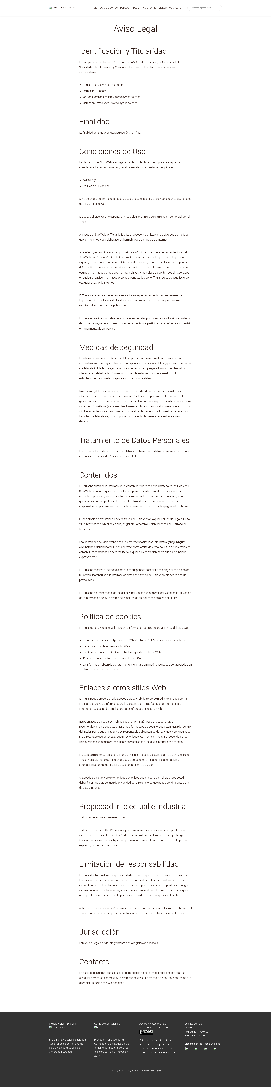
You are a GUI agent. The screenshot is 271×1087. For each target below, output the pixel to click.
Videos (163, 7)
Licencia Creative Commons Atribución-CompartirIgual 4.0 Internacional (157, 1048)
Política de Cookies (195, 1035)
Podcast (125, 7)
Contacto (175, 7)
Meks (121, 1070)
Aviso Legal (90, 180)
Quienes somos (109, 7)
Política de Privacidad (96, 186)
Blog (136, 7)
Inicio (94, 7)
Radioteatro (149, 7)
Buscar (219, 8)
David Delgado (155, 1070)
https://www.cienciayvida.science (117, 103)
